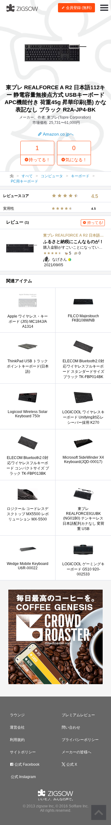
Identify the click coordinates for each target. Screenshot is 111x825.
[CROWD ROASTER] (55, 637)
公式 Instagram (23, 777)
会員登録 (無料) (78, 8)
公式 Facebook (26, 764)
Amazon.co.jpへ (58, 134)
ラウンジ (17, 715)
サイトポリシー (23, 752)
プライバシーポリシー (80, 740)
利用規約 (17, 740)
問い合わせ (71, 727)
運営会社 (17, 727)
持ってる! (94, 223)
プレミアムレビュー (78, 715)
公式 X (71, 764)
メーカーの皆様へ (76, 752)
